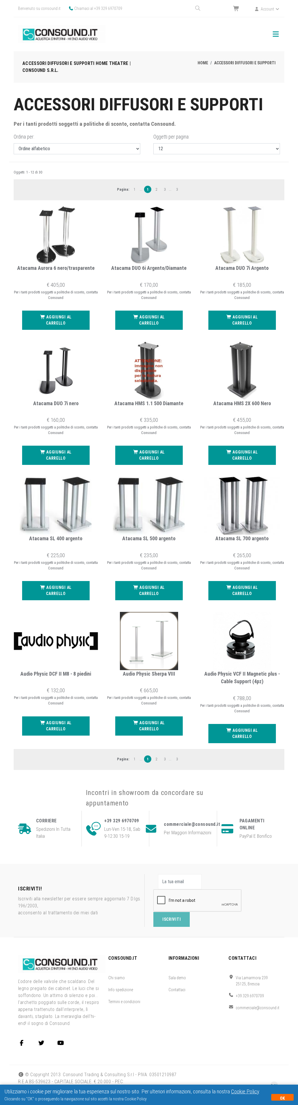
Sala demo (177, 977)
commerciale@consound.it (257, 1007)
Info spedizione (120, 989)
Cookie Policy (245, 1091)
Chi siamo (116, 977)
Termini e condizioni (124, 1001)
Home (203, 63)
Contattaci (176, 989)
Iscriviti (171, 919)
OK (282, 1098)
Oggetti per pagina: (171, 137)
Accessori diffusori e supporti (245, 63)
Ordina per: (24, 137)
